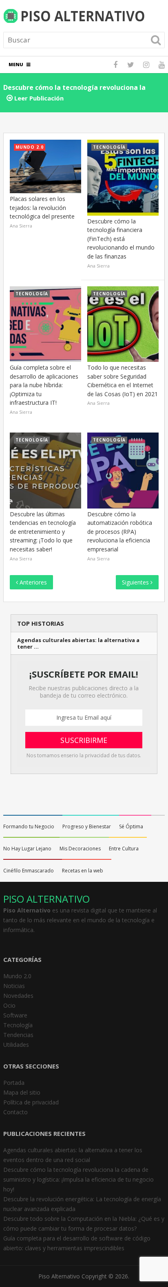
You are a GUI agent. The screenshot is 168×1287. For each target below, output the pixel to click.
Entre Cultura (124, 848)
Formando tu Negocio (28, 826)
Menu (16, 64)
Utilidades (16, 1044)
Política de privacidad (31, 1102)
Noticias (14, 986)
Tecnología (18, 1025)
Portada (13, 1082)
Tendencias (18, 1035)
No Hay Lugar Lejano (27, 848)
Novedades (18, 995)
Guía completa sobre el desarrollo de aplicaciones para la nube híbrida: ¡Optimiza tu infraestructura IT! (44, 385)
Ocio (9, 1005)
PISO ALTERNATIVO (46, 899)
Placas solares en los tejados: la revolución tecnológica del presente (42, 207)
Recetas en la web (82, 870)
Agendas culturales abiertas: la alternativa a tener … (78, 644)
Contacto (15, 1112)
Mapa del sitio (21, 1092)
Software (15, 1015)
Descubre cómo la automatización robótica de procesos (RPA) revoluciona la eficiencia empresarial (119, 531)
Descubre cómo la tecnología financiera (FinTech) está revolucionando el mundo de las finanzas (121, 238)
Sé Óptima (131, 826)
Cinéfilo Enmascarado (28, 870)
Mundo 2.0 (17, 976)
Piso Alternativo (59, 1276)
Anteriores (32, 582)
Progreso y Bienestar (86, 826)
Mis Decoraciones (80, 848)
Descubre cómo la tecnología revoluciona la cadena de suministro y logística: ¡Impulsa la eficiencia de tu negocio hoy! (78, 1179)
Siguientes (136, 582)
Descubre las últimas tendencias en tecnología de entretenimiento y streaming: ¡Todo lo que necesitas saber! (43, 531)
